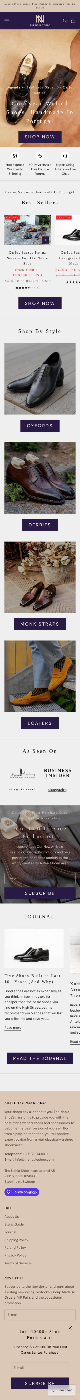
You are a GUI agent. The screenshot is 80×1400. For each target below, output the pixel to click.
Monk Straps (40, 624)
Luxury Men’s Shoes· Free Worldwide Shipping (34, 4)
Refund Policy (15, 1247)
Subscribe (40, 1383)
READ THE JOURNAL (40, 1058)
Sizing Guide (14, 1224)
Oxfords (40, 426)
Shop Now (40, 137)
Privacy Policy (15, 1255)
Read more (12, 1027)
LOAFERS (40, 723)
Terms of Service (17, 1263)
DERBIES (40, 525)
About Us (11, 1216)
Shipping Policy (16, 1240)
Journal (10, 1232)
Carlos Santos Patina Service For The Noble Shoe (27, 258)
